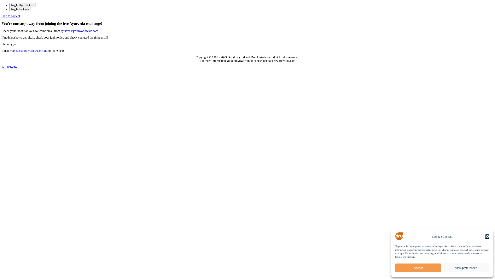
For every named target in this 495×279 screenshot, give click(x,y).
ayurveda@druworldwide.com (79, 31)
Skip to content (11, 16)
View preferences (466, 268)
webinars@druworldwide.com (28, 50)
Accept (418, 268)
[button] (487, 237)
